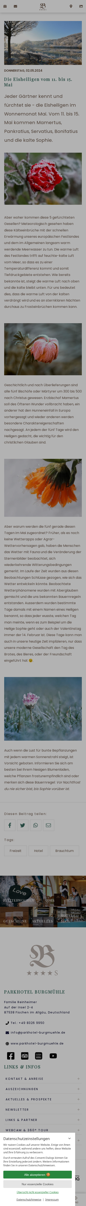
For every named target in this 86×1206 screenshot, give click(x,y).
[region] (37, 1155)
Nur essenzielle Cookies (37, 1184)
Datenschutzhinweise (28, 1199)
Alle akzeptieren (34, 1174)
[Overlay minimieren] (69, 1138)
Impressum (52, 1199)
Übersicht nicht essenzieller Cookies (38, 1192)
